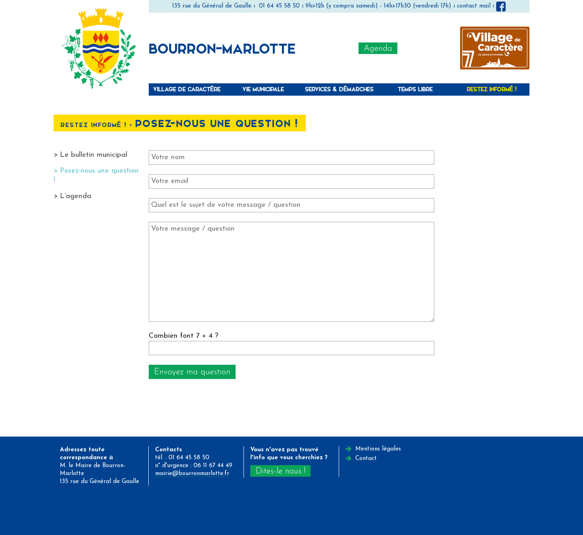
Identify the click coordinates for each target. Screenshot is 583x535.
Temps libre (415, 89)
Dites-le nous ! (280, 471)
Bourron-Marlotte (222, 48)
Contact (366, 459)
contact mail (474, 6)
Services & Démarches (339, 89)
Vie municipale (263, 89)
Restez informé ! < (98, 124)
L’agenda (75, 196)
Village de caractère (187, 89)
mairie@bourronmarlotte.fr (192, 474)
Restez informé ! (491, 89)
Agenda (378, 48)
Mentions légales (378, 449)
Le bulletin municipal (93, 155)
